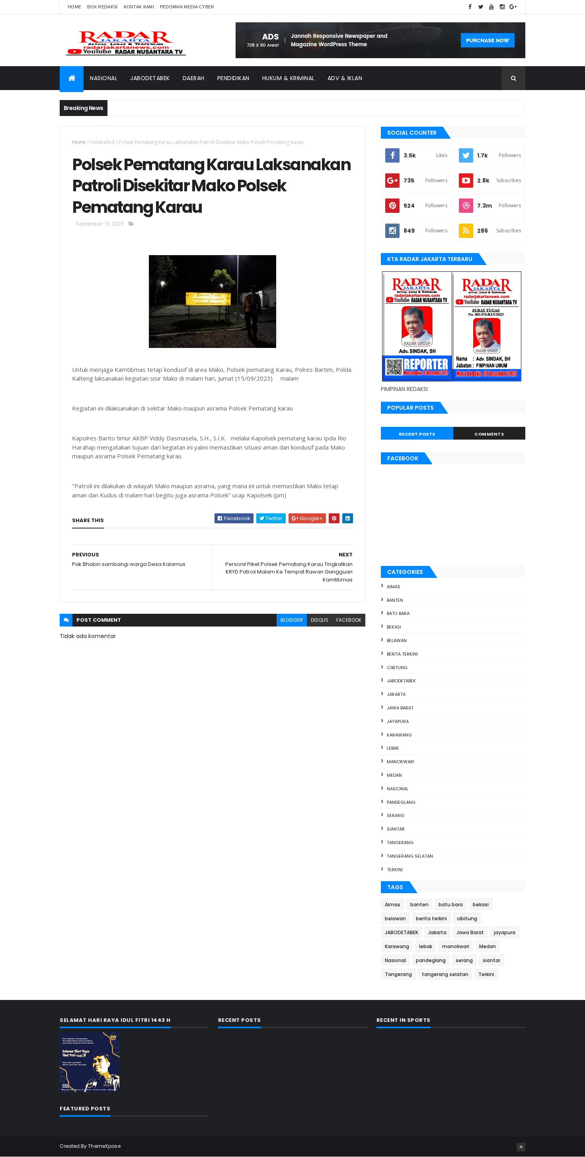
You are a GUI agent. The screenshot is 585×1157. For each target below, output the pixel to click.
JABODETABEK (401, 681)
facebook (348, 620)
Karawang (399, 735)
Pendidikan (233, 78)
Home (74, 6)
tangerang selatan (410, 856)
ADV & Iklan (345, 78)
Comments (489, 434)
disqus (319, 620)
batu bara (398, 613)
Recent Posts (417, 434)
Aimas (393, 586)
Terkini (395, 869)
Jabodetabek (150, 78)
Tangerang (400, 842)
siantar (396, 829)
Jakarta (396, 694)
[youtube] (491, 7)
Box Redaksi (102, 6)
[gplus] (513, 7)
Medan (394, 775)
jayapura (398, 721)
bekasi (394, 627)
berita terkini (402, 654)
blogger (292, 620)
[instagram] (502, 7)
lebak (393, 748)
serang (395, 815)
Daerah (194, 78)
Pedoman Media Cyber (187, 6)
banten (395, 600)
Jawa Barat (400, 708)
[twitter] (480, 7)
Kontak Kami (139, 6)
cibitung (397, 667)
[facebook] (470, 7)
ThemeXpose (104, 1146)
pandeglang (401, 802)
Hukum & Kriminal (288, 78)
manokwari (400, 761)
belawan (397, 640)
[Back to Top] (521, 1147)
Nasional (103, 78)
